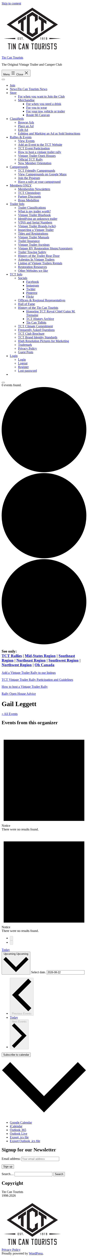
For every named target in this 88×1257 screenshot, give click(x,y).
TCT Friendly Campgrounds (36, 170)
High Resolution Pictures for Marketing (43, 341)
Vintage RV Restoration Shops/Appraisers (45, 248)
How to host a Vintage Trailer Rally (25, 686)
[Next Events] (11, 942)
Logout (22, 363)
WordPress (36, 1253)
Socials (22, 278)
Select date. (39, 972)
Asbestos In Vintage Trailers (36, 259)
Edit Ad (23, 130)
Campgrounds (19, 167)
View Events (26, 141)
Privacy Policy (27, 348)
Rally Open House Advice (19, 693)
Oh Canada (44, 665)
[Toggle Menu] (3, 79)
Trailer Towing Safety (32, 252)
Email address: (11, 1158)
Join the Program (29, 178)
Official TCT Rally (30, 159)
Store (13, 92)
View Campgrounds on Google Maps (42, 174)
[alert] (44, 780)
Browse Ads (26, 122)
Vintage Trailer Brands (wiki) (37, 226)
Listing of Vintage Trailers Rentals (40, 263)
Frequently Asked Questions (36, 330)
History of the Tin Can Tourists (38, 307)
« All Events (10, 714)
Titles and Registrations (33, 233)
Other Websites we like (33, 270)
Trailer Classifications (32, 207)
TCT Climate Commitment (35, 326)
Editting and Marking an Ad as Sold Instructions (49, 133)
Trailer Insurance (29, 241)
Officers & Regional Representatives (41, 300)
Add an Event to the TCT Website (40, 144)
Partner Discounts (29, 196)
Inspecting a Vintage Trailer (36, 230)
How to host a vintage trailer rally (39, 152)
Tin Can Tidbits (36, 322)
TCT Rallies (12, 656)
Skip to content (11, 3)
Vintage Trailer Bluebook (34, 215)
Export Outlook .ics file (25, 1141)
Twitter (30, 289)
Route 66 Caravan (38, 115)
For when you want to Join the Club (41, 96)
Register (23, 367)
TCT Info (16, 274)
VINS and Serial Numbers (35, 222)
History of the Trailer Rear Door (39, 256)
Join (12, 85)
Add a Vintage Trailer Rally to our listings (29, 672)
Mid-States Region (40, 656)
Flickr (30, 296)
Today (6, 949)
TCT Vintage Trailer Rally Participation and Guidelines (37, 679)
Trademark (25, 344)
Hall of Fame (26, 304)
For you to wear (36, 107)
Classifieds (17, 118)
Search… (8, 1174)
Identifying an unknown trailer (37, 218)
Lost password (27, 370)
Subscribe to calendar (16, 1054)
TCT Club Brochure (31, 333)
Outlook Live (18, 1133)
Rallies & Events (21, 137)
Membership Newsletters (34, 189)
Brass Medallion (28, 200)
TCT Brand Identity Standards (37, 337)
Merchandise (26, 100)
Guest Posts (25, 352)
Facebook (32, 281)
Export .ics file (19, 1137)
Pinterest (31, 293)
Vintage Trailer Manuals (33, 237)
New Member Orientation (34, 163)
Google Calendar (21, 1122)
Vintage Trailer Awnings (34, 244)
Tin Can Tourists (12, 57)
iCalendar (16, 1126)
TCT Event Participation (34, 148)
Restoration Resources (32, 267)
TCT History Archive (40, 319)
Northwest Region (17, 665)
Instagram (32, 285)
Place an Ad (26, 126)
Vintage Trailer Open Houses (37, 155)
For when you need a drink (43, 104)
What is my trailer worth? (34, 211)
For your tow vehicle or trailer (45, 111)
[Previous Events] (11, 938)
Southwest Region (64, 660)
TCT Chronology (29, 193)
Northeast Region (31, 660)
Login (14, 356)
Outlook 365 (18, 1130)
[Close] (3, 382)
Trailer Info (17, 204)
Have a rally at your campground (39, 181)
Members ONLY (21, 185)
